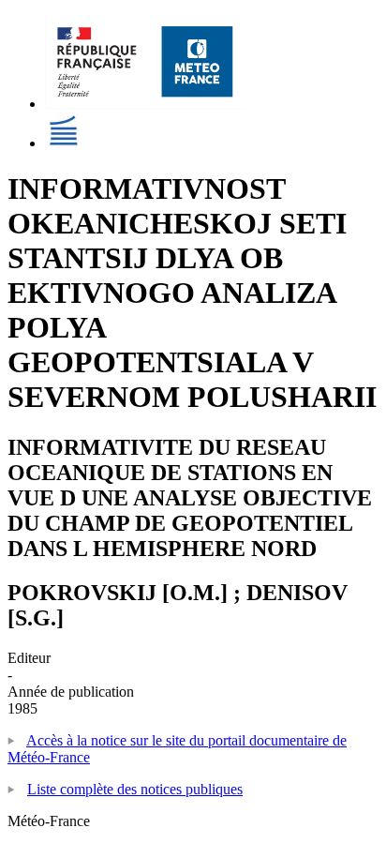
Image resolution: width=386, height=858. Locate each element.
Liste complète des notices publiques (135, 789)
